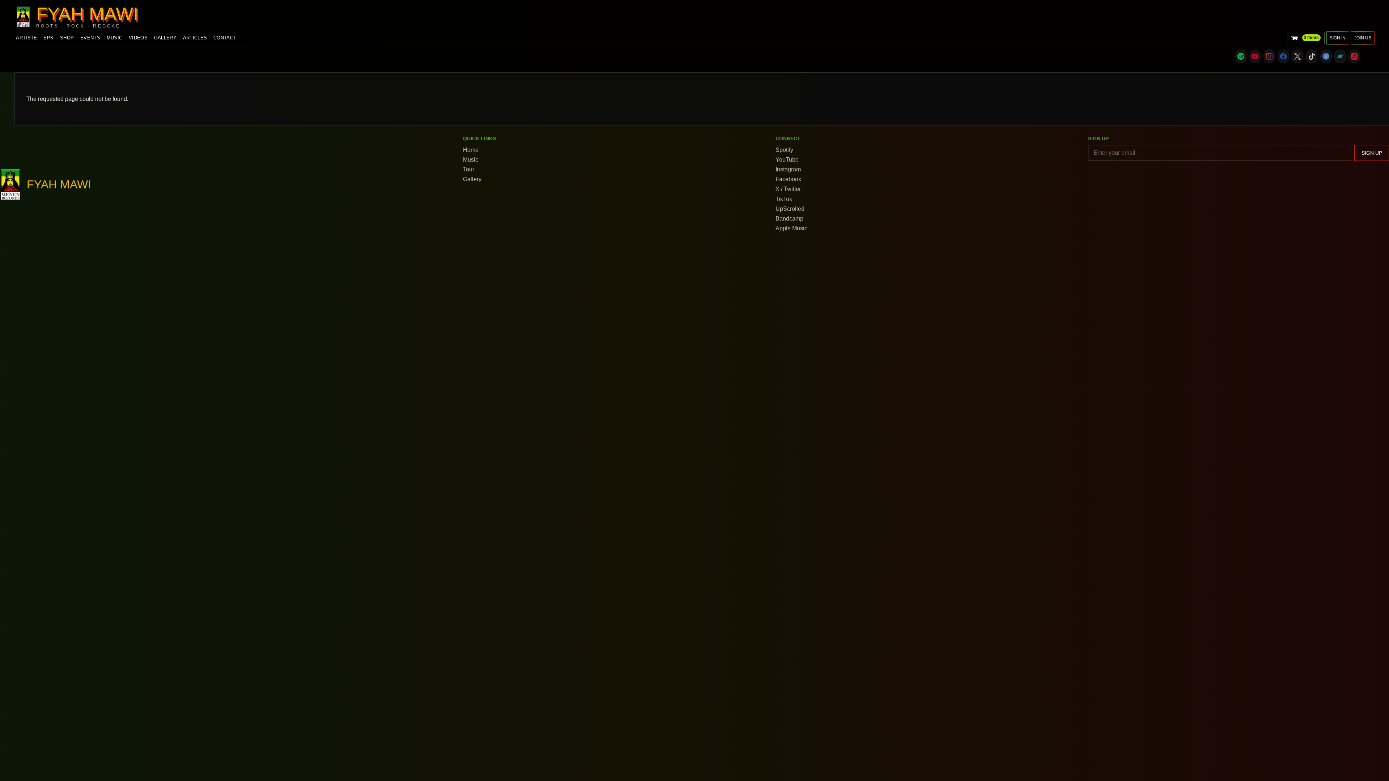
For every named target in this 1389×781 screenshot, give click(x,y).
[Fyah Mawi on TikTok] (1311, 56)
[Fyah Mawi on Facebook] (1283, 56)
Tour (468, 169)
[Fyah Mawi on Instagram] (1269, 56)
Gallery (472, 179)
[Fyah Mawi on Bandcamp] (1340, 56)
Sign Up (1372, 153)
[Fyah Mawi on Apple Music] (1354, 56)
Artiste (26, 37)
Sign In (1338, 38)
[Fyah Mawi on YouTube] (1255, 56)
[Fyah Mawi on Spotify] (1241, 56)
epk (48, 37)
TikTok (784, 199)
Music (115, 37)
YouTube (787, 160)
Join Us (1362, 38)
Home (471, 150)
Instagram (788, 169)
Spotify (784, 150)
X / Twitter (788, 189)
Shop (67, 37)
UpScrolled (790, 209)
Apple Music (791, 228)
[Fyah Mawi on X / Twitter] (1297, 56)
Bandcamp (789, 218)
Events (90, 37)
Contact (224, 37)
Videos (138, 37)
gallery (165, 37)
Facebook (788, 179)
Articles (195, 37)
